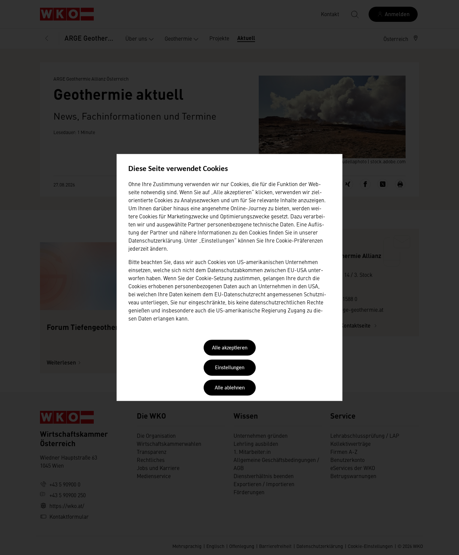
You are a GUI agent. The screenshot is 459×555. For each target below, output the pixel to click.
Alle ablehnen (230, 388)
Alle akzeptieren (229, 348)
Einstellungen (229, 368)
